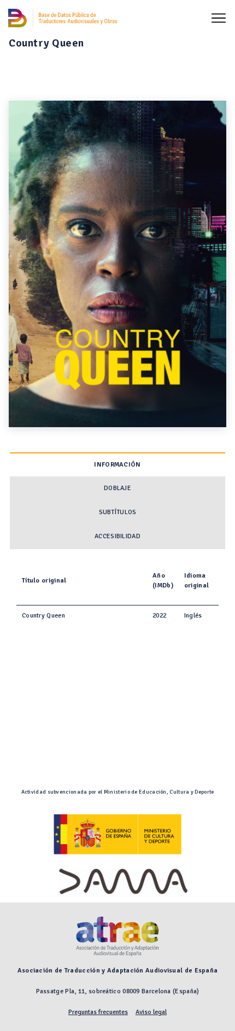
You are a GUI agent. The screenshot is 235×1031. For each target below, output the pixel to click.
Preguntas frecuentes (98, 1012)
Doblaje (117, 488)
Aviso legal (151, 1012)
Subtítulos (118, 512)
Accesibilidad (117, 536)
